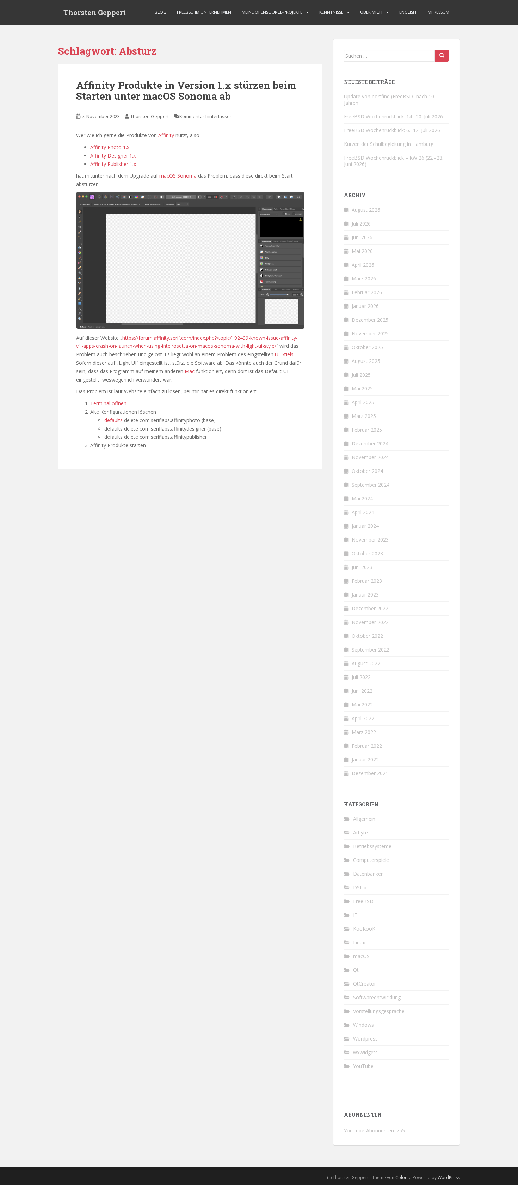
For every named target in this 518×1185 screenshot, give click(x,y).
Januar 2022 (365, 759)
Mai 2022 (362, 704)
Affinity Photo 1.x (109, 147)
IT (355, 915)
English (407, 12)
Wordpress (365, 1038)
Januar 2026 (365, 306)
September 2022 (370, 649)
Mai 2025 (362, 388)
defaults (113, 420)
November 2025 (370, 333)
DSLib (359, 887)
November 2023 (370, 539)
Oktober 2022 (367, 635)
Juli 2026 (361, 223)
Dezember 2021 (370, 773)
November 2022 (370, 622)
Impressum (438, 12)
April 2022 (363, 718)
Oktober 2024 (367, 471)
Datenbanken (368, 873)
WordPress (449, 1177)
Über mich (371, 12)
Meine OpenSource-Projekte (272, 12)
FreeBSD (363, 901)
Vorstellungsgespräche (379, 1011)
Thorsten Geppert (94, 12)
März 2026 (364, 278)
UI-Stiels (284, 354)
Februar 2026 (367, 292)
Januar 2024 (365, 526)
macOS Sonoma (178, 175)
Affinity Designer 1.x (113, 155)
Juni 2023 (362, 567)
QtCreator (364, 983)
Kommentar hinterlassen (206, 116)
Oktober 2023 (367, 553)
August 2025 (366, 361)
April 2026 (363, 264)
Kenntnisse (331, 12)
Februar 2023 (367, 581)
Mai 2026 (362, 251)
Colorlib (403, 1177)
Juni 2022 (362, 690)
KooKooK (364, 928)
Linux (359, 942)
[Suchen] (442, 56)
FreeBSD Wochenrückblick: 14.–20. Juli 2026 (393, 116)
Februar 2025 (367, 429)
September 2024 (370, 484)
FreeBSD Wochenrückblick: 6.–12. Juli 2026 (392, 130)
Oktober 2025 (367, 347)
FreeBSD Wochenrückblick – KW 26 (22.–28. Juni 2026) (393, 160)
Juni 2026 (362, 237)
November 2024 (370, 457)
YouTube (363, 1066)
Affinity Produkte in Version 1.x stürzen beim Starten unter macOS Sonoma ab (186, 91)
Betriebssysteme (372, 846)
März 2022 (364, 732)
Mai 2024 (362, 498)
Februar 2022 (367, 745)
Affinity (166, 135)
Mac (190, 371)
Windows (363, 1025)
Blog (160, 12)
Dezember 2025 (370, 319)
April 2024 (363, 512)
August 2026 (366, 209)
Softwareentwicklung (377, 997)
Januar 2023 (365, 594)
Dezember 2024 (370, 443)
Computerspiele (371, 860)
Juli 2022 (361, 677)
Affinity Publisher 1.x (113, 164)
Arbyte (360, 832)
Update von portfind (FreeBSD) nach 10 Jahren (389, 99)
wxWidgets (365, 1052)
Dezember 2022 (370, 608)
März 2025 (364, 416)
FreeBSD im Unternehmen (204, 12)
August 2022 (366, 663)
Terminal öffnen (108, 403)
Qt (356, 970)
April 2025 (363, 402)
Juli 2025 (361, 374)
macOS (361, 956)
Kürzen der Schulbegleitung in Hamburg (388, 144)
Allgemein (364, 818)
